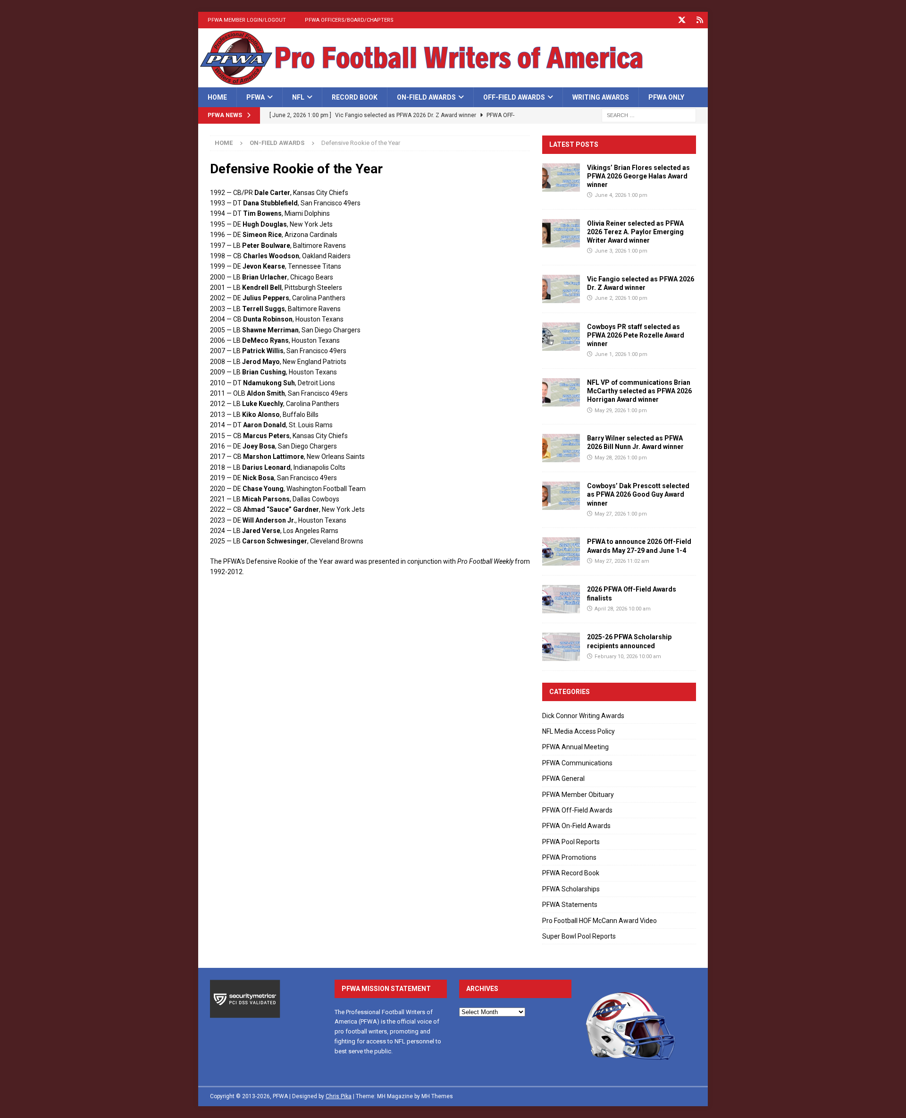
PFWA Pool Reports (571, 842)
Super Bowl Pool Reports (579, 936)
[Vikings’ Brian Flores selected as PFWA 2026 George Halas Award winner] (561, 177)
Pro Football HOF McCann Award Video (599, 920)
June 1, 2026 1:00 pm (621, 354)
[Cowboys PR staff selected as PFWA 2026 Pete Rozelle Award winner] (561, 336)
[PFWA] (453, 82)
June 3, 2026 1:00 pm (621, 251)
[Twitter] (681, 20)
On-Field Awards (426, 97)
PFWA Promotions (569, 857)
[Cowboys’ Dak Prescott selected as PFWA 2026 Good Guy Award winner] (561, 496)
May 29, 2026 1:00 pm (621, 410)
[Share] (699, 20)
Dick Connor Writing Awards (583, 716)
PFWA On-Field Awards (576, 826)
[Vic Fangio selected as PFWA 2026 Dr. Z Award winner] (561, 289)
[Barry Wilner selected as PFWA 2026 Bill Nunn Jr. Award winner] (561, 448)
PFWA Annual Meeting (575, 747)
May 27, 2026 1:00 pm (621, 514)
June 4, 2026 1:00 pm (621, 195)
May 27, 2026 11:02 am (622, 561)
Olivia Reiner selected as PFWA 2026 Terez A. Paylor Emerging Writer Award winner (635, 232)
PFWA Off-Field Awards (577, 810)
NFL (298, 97)
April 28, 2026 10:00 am (623, 609)
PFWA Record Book (570, 873)
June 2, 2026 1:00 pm (621, 298)
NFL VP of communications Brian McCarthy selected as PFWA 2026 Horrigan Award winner (639, 391)
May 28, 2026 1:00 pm (621, 458)
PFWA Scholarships (571, 889)
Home (217, 97)
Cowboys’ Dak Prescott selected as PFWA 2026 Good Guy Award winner (638, 494)
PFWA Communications (577, 763)
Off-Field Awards (514, 97)
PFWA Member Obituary (578, 794)
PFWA (255, 97)
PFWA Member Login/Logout (247, 20)
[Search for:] (649, 115)
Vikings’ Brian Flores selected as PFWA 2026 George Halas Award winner (638, 176)
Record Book (355, 97)
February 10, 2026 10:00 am (628, 656)
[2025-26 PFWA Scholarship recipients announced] (561, 647)
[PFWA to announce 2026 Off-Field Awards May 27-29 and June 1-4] (561, 551)
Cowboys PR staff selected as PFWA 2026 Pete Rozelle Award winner (635, 335)
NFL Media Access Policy (578, 731)
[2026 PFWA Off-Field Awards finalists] (561, 599)
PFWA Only (666, 97)
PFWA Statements (569, 904)
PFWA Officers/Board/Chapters (349, 20)
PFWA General (563, 778)
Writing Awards (600, 97)
